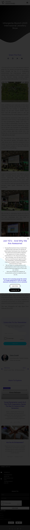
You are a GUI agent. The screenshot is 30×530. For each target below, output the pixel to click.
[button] (28, 238)
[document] (15, 265)
